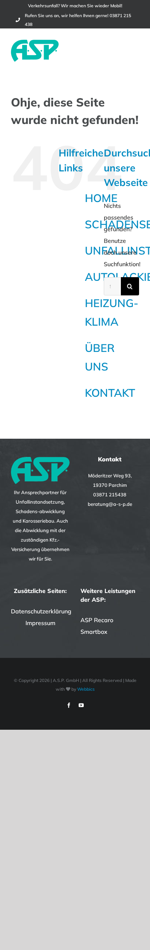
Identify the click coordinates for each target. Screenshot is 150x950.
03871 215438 (109, 494)
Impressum (40, 623)
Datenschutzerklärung (41, 611)
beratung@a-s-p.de (110, 504)
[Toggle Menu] (134, 51)
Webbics (86, 689)
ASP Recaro (96, 620)
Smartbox (93, 631)
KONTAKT (110, 393)
